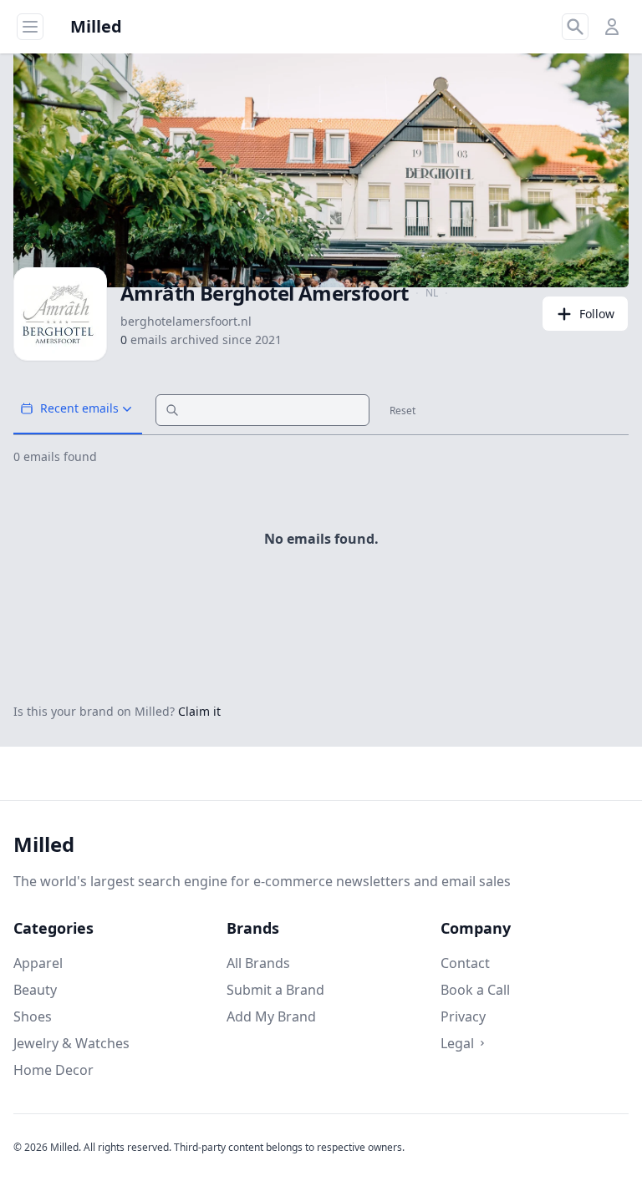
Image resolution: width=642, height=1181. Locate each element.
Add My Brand (271, 1016)
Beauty (35, 990)
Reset (402, 411)
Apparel (38, 963)
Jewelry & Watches (71, 1043)
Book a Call (475, 990)
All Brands (258, 963)
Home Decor (53, 1070)
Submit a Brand (275, 990)
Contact (465, 963)
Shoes (32, 1016)
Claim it (199, 711)
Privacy (463, 1016)
